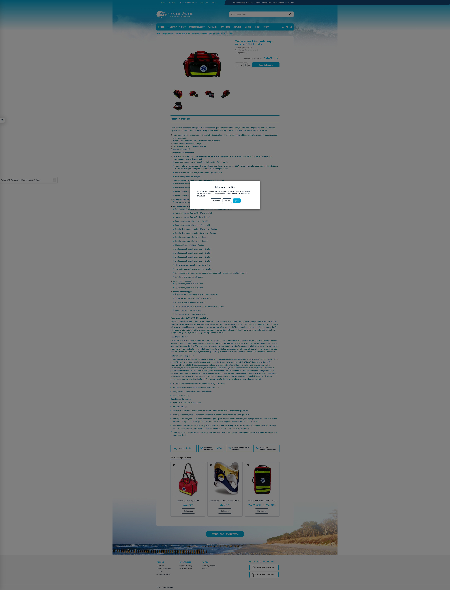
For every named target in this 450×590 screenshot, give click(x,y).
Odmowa (227, 201)
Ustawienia (216, 201)
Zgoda (236, 201)
